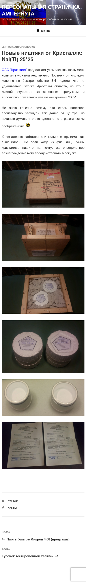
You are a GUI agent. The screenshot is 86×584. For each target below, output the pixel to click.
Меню (45, 30)
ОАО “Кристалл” (14, 69)
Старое (13, 501)
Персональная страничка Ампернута (41, 10)
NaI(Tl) (12, 507)
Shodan (29, 46)
